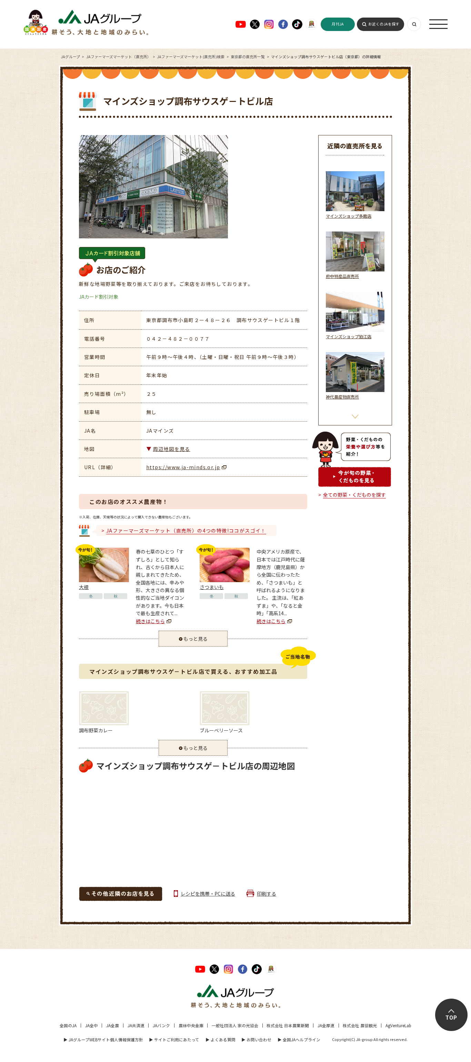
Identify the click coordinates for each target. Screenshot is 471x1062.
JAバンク (161, 1025)
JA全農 (112, 1025)
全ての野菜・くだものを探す (354, 494)
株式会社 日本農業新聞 (288, 1025)
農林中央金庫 (191, 1025)
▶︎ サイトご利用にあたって (174, 1039)
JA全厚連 (326, 1025)
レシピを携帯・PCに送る (208, 893)
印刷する (266, 893)
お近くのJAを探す (383, 24)
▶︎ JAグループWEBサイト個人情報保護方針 (103, 1039)
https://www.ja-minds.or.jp (183, 467)
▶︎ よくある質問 (221, 1039)
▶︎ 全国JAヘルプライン (299, 1039)
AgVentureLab (398, 1025)
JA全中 (91, 1025)
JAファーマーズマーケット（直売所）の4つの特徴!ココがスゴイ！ (186, 530)
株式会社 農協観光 (360, 1025)
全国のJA (68, 1025)
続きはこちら (150, 621)
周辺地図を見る (171, 448)
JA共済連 (136, 1025)
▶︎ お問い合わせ (256, 1039)
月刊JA (338, 24)
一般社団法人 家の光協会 (235, 1025)
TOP (451, 1018)
